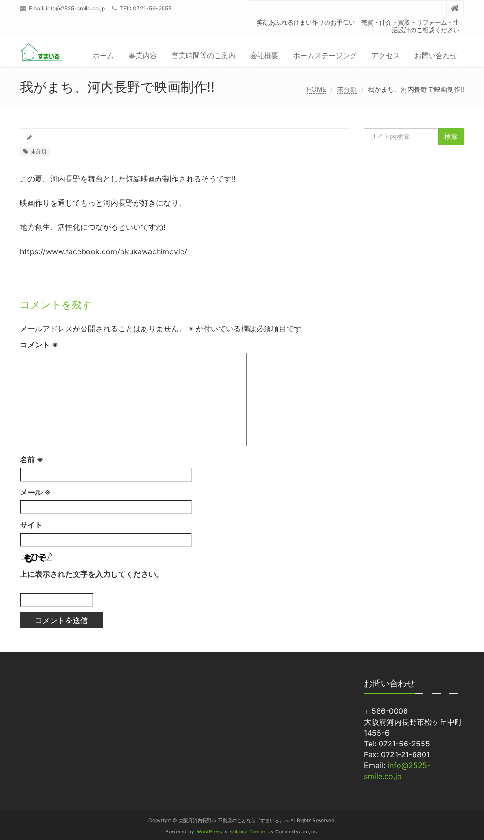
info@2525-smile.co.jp (75, 8)
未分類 (347, 89)
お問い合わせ (436, 55)
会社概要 (264, 55)
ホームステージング (325, 55)
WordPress (209, 832)
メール (35, 492)
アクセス (386, 55)
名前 (31, 459)
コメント (39, 344)
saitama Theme (247, 832)
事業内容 (143, 55)
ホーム (103, 55)
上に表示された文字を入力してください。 (92, 574)
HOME (316, 89)
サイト (31, 524)
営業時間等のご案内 (203, 55)
